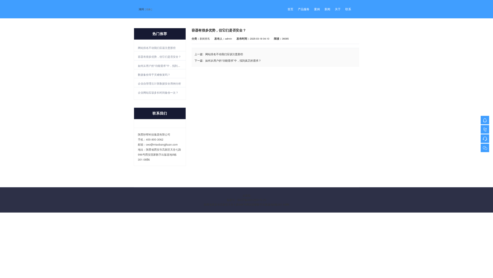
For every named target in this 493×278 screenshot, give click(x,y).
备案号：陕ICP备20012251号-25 (246, 200)
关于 (338, 9)
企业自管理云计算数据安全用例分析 (159, 83)
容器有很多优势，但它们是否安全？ (159, 56)
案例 (317, 9)
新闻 (327, 9)
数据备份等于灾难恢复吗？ (154, 74)
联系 (348, 9)
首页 (290, 9)
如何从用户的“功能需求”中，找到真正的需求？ (166, 66)
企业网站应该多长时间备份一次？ (158, 92)
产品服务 (303, 9)
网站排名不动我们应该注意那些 (157, 48)
